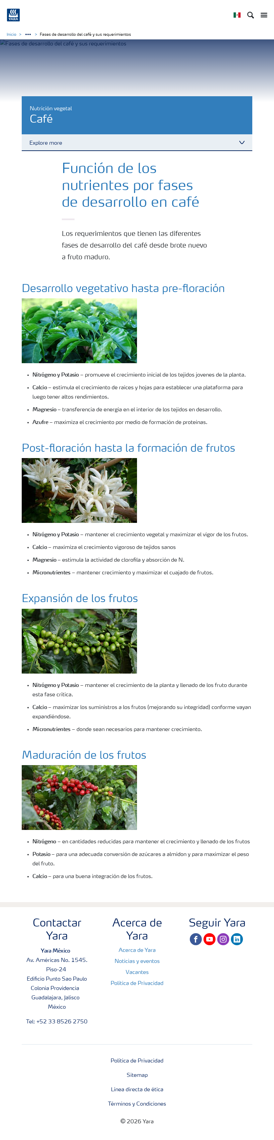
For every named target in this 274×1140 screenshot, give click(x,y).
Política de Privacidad (137, 983)
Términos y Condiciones (137, 1104)
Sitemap (137, 1075)
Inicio (11, 35)
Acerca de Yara (137, 950)
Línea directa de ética (137, 1090)
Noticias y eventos (137, 961)
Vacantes (137, 972)
